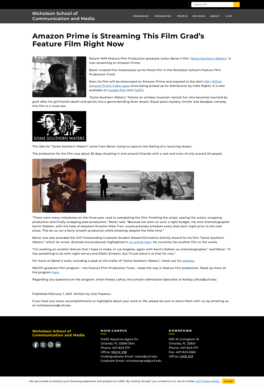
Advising (199, 16)
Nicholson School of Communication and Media (63, 16)
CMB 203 (186, 356)
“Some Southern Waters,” (209, 58)
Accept (228, 381)
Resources (163, 16)
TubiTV (139, 90)
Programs (141, 16)
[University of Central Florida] (53, 4)
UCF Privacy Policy (208, 381)
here (55, 272)
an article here (140, 242)
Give (229, 16)
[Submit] (236, 4)
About (214, 16)
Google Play (117, 90)
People (182, 16)
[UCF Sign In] (174, 5)
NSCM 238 (119, 352)
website (188, 260)
